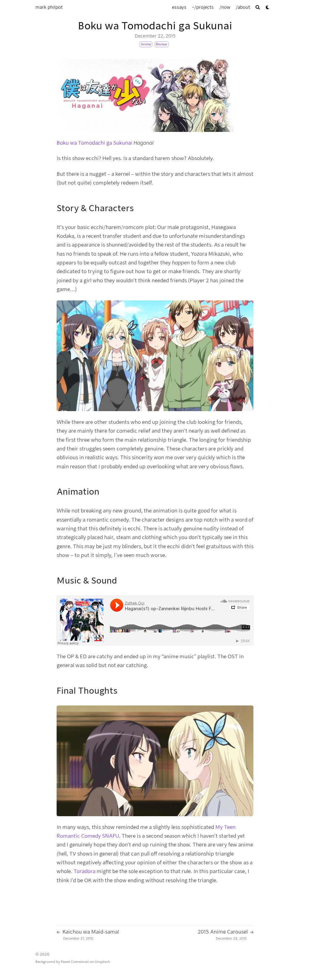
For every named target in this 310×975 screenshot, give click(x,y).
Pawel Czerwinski (75, 962)
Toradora (84, 871)
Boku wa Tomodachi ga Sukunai (94, 143)
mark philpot (49, 7)
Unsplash (102, 962)
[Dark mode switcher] (267, 7)
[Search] (258, 7)
